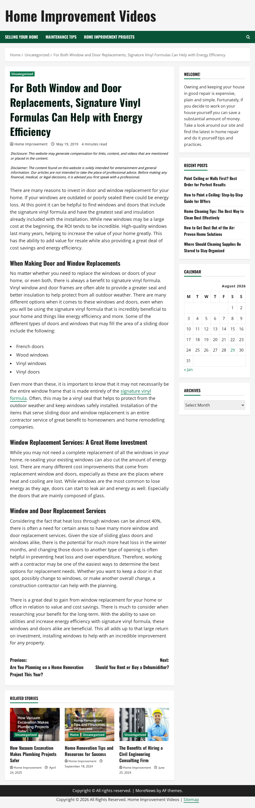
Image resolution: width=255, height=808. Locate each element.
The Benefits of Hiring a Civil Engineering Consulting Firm (141, 754)
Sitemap (191, 799)
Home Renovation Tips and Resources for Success (89, 751)
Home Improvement (31, 144)
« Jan (188, 369)
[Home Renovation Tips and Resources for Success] (90, 724)
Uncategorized (22, 74)
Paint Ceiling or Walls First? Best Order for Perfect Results (210, 181)
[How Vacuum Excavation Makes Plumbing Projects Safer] (35, 724)
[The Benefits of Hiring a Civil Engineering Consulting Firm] (144, 724)
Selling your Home (21, 37)
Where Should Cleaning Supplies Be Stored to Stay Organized (212, 247)
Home (74, 735)
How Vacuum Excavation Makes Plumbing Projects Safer (33, 754)
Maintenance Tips (61, 37)
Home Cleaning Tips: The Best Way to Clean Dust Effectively (214, 214)
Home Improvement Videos (80, 15)
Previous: (46, 667)
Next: (132, 663)
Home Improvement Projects (109, 37)
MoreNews (145, 790)
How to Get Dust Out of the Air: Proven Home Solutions (209, 231)
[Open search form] (248, 37)
